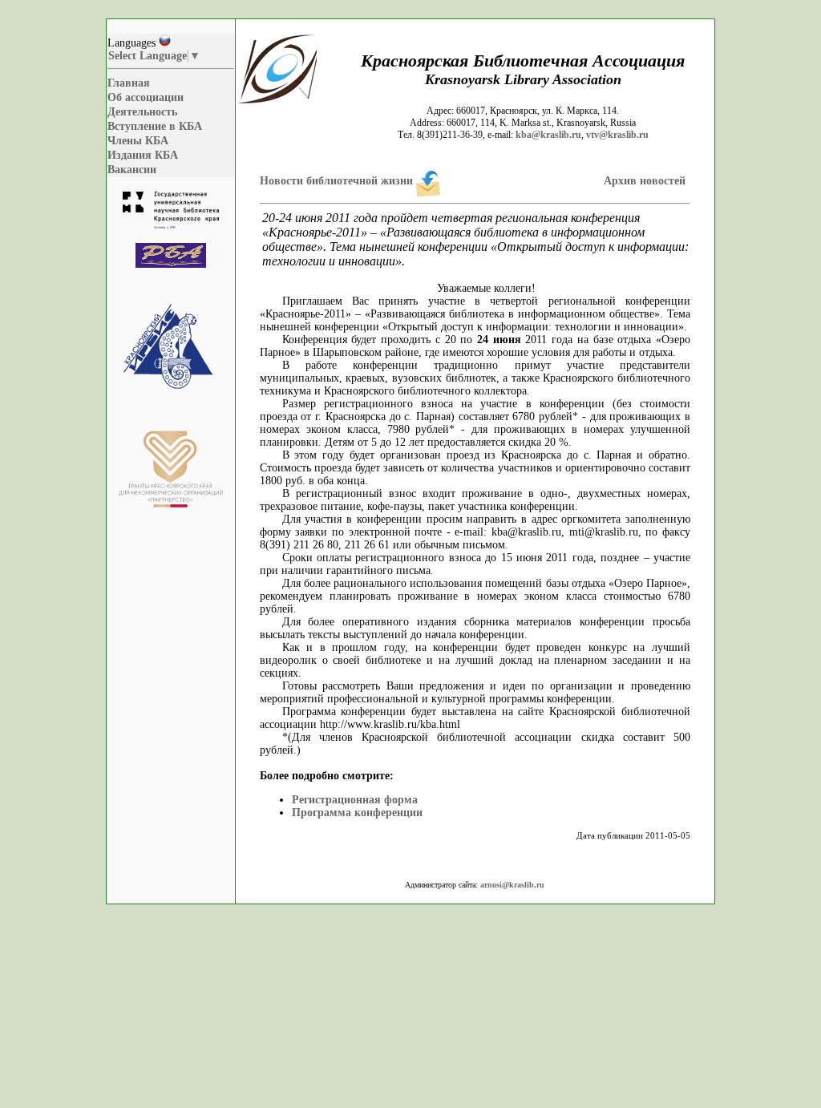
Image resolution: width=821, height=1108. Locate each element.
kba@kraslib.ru (548, 134)
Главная (128, 83)
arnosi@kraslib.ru (512, 884)
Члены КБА (137, 141)
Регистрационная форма (355, 800)
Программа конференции (357, 813)
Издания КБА (142, 155)
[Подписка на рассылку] (428, 181)
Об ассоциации (145, 97)
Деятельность (142, 112)
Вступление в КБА (154, 126)
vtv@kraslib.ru (617, 134)
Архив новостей (645, 181)
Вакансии (131, 170)
